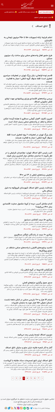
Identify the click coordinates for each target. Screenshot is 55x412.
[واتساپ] (24, 409)
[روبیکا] (6, 409)
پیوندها (47, 408)
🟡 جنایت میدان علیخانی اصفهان (43, 17)
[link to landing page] (27, 4)
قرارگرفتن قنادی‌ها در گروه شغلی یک (36, 269)
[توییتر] (15, 409)
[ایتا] (21, 409)
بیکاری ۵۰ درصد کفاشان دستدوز (38, 219)
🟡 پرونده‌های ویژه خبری (46, 12)
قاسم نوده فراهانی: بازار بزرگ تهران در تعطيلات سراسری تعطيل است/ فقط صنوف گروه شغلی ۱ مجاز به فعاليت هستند (27, 78)
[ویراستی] (9, 409)
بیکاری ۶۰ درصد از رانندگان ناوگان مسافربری (33, 234)
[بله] (28, 409)
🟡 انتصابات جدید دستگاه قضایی (27, 12)
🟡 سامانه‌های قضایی (10, 12)
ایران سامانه (21, 404)
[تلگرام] (31, 409)
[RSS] (12, 409)
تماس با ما (41, 408)
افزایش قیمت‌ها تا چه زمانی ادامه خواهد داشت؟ (30, 319)
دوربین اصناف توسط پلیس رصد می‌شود (35, 334)
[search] (2, 4)
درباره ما (35, 408)
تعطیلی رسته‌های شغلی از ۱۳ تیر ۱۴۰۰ (36, 175)
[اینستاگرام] (18, 409)
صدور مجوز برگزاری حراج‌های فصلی (37, 282)
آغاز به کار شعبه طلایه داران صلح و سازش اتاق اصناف (28, 347)
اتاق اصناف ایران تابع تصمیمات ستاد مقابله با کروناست (28, 360)
